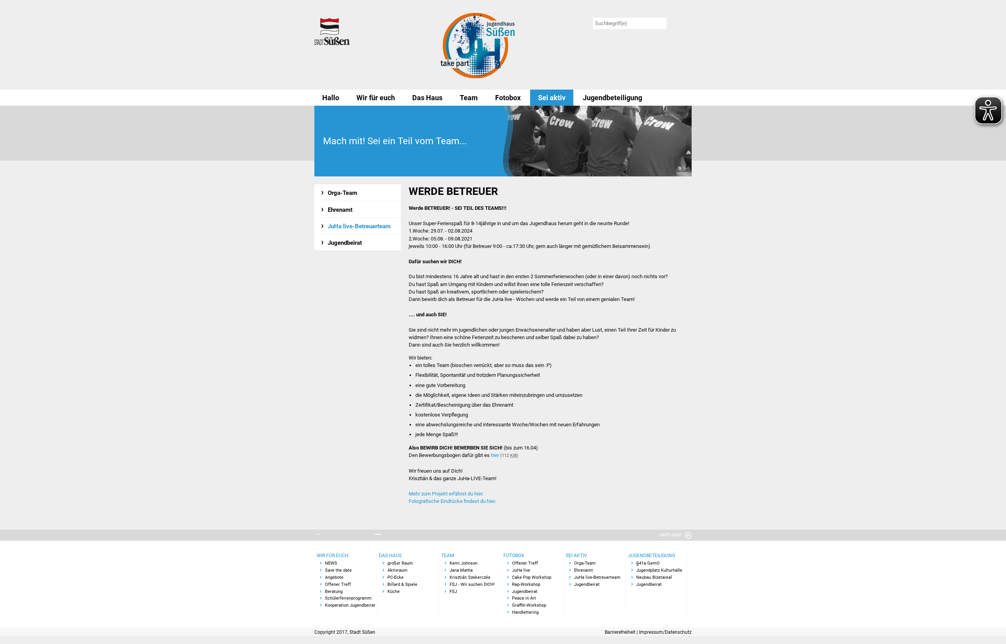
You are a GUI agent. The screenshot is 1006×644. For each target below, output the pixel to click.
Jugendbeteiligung (612, 98)
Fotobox (508, 98)
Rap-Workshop (526, 584)
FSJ (453, 591)
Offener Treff (338, 584)
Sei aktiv (551, 98)
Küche (393, 591)
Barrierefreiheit (620, 632)
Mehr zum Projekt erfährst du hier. (446, 494)
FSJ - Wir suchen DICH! (472, 584)
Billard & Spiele (402, 584)
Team (469, 98)
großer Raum (400, 563)
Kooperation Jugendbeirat (350, 605)
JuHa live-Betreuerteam (359, 226)
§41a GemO (648, 563)
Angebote (334, 577)
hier (495, 455)
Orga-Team (342, 192)
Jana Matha (461, 570)
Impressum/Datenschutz (665, 632)
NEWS (331, 563)
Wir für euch (375, 98)
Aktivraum (397, 570)
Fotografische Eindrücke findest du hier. (452, 501)
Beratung (334, 591)
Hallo (330, 98)
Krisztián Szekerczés (470, 577)
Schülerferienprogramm (348, 598)
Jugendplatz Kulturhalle (659, 570)
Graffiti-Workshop (529, 605)
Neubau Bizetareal (654, 577)
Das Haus (427, 98)
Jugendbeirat (345, 242)
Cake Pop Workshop (531, 577)
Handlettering (525, 612)
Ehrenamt (340, 209)
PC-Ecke (395, 577)
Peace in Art (524, 598)
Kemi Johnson (463, 563)
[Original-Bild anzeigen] (597, 141)
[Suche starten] (680, 23)
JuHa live (521, 570)
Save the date (338, 570)
